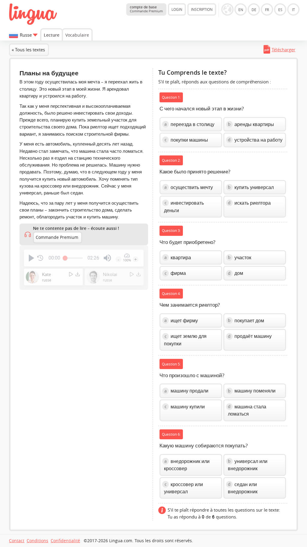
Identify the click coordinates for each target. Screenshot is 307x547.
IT (293, 9)
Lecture (51, 35)
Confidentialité (65, 540)
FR (267, 9)
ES (280, 9)
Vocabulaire (77, 35)
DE (254, 9)
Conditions (37, 540)
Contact (16, 540)
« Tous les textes (28, 50)
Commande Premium (57, 237)
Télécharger (283, 50)
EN (240, 9)
